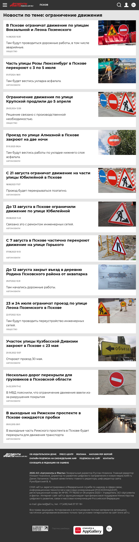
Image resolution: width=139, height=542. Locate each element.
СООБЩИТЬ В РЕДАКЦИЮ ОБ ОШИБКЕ (49, 463)
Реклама (81, 454)
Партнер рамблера (60, 528)
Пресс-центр (66, 454)
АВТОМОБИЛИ (13, 85)
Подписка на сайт (89, 458)
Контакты (108, 458)
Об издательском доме (43, 454)
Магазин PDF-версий (100, 454)
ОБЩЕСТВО (11, 51)
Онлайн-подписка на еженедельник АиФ (53, 458)
